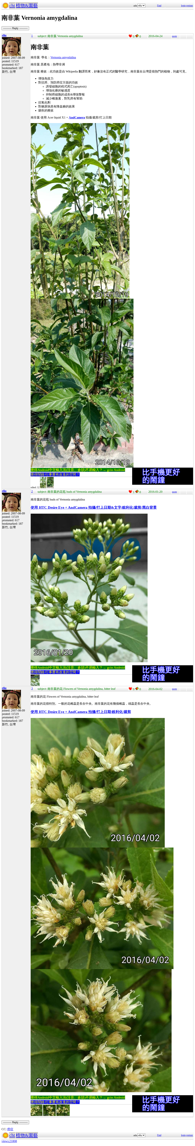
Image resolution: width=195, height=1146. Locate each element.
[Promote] (130, 35)
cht (12, 5)
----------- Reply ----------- (15, 28)
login (183, 5)
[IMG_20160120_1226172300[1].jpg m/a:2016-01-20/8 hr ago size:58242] (35, 685)
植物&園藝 (27, 5)
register (189, 5)
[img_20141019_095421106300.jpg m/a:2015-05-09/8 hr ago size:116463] (43, 487)
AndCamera (77, 117)
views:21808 (9, 1141)
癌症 (10, 1129)
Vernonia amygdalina (63, 57)
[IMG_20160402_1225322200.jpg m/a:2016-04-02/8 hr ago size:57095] (49, 1115)
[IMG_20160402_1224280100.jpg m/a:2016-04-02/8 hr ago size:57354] (36, 1115)
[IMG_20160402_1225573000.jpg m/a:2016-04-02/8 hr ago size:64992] (63, 1115)
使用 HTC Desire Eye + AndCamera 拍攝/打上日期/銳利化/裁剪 (81, 712)
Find (159, 5)
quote (174, 36)
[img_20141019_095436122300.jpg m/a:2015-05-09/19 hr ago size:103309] (50, 487)
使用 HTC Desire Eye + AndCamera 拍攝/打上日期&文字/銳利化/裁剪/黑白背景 (94, 507)
